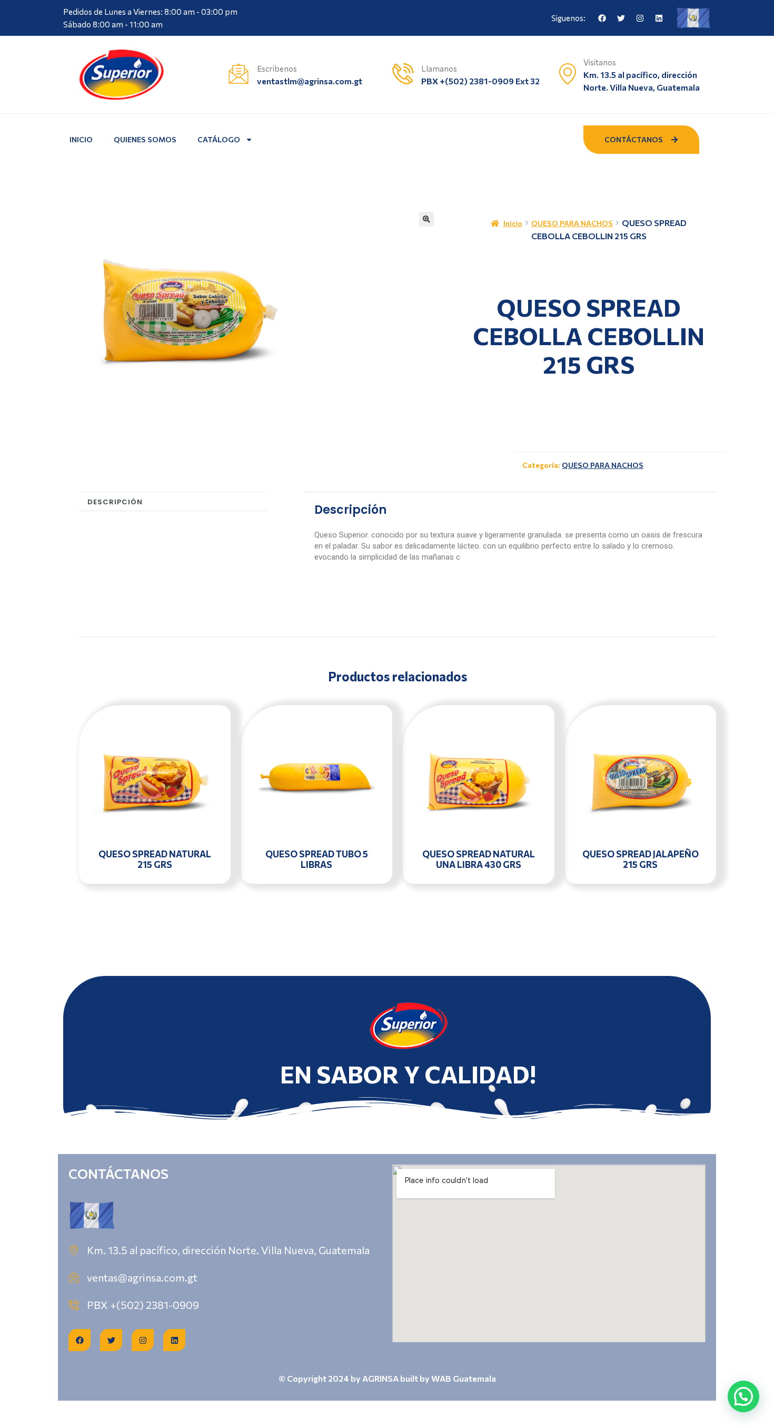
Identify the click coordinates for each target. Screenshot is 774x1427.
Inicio (512, 223)
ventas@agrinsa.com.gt (142, 1277)
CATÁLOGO (218, 139)
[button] (426, 219)
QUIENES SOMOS (145, 139)
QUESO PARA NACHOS (572, 223)
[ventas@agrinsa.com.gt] (73, 1277)
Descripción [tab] (115, 502)
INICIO (81, 139)
